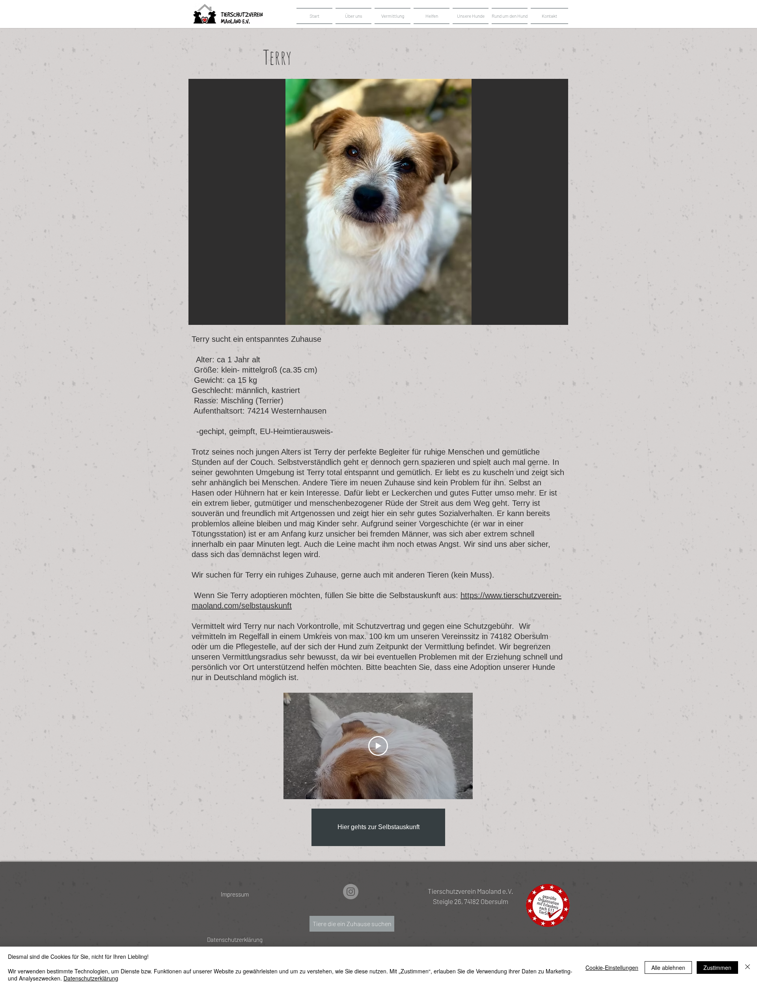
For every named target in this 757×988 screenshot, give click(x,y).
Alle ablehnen (668, 967)
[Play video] (378, 746)
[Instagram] (350, 891)
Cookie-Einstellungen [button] (611, 967)
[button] (470, 16)
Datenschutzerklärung (90, 978)
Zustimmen (717, 967)
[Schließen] (747, 967)
